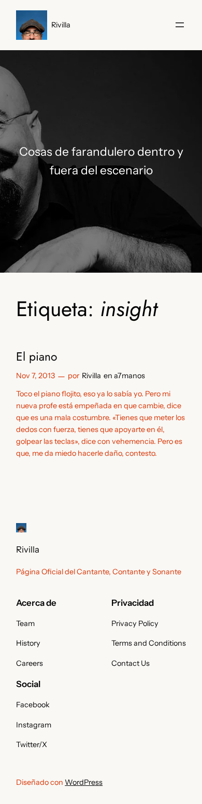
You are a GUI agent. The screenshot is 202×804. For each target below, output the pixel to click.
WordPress (84, 782)
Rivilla (60, 24)
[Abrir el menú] (180, 25)
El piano (36, 357)
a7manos (129, 375)
